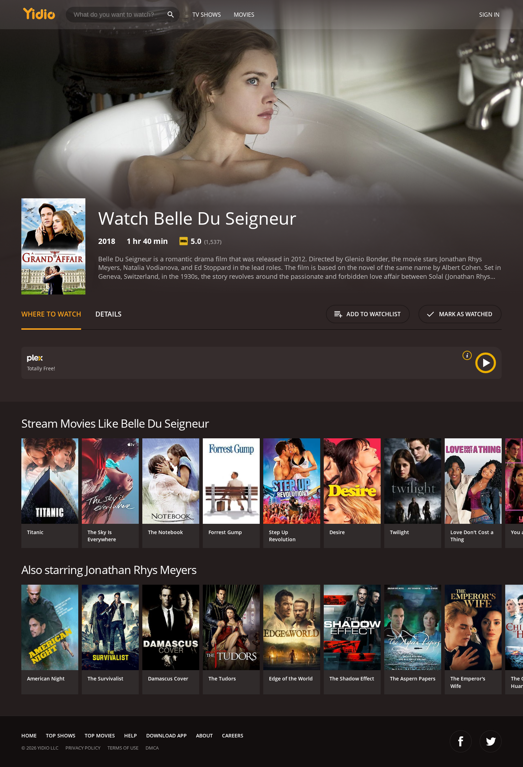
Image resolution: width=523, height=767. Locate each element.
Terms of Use (122, 748)
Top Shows (60, 735)
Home (29, 735)
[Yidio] (39, 16)
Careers (232, 735)
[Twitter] (491, 741)
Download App (166, 735)
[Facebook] (461, 741)
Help (130, 735)
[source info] (466, 355)
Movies (244, 15)
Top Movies (100, 735)
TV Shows (206, 15)
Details (108, 314)
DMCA (152, 748)
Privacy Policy (82, 748)
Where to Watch (51, 314)
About (204, 735)
